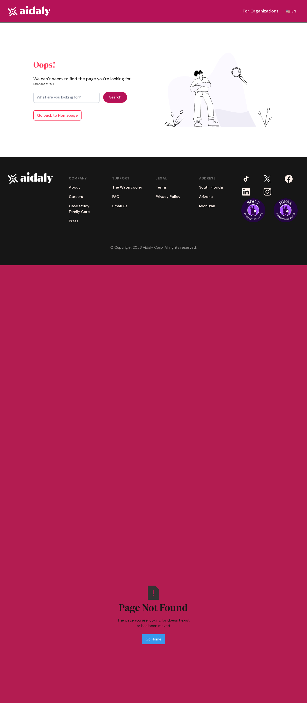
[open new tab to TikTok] (246, 178)
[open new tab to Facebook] (288, 178)
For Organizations (260, 11)
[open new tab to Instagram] (267, 191)
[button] (260, 11)
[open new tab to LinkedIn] (246, 191)
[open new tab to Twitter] (267, 178)
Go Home (153, 639)
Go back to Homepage (57, 115)
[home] (29, 11)
